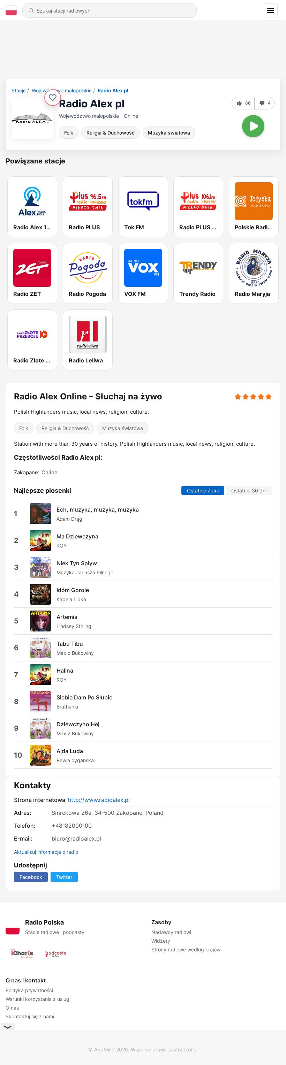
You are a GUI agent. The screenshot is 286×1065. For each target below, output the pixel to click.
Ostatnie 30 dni (248, 491)
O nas (12, 1008)
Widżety (160, 941)
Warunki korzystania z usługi (38, 999)
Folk (68, 133)
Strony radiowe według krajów (185, 949)
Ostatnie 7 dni (203, 491)
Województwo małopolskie (62, 90)
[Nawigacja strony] (271, 10)
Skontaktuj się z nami (30, 1016)
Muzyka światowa (169, 133)
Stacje (19, 90)
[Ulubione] (52, 97)
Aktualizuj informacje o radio (46, 852)
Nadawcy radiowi (171, 932)
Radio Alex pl (113, 90)
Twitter (64, 877)
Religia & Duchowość (110, 133)
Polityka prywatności (29, 990)
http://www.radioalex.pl (99, 799)
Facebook (31, 877)
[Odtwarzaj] (253, 126)
